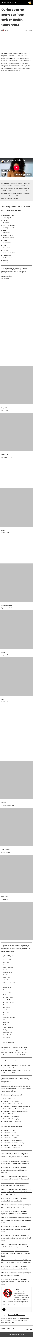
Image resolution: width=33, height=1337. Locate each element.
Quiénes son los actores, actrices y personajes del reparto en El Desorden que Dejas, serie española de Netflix (15, 1229)
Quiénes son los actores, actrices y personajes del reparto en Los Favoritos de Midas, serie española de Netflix (15, 1253)
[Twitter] (4, 1309)
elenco (20, 1318)
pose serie (16, 1320)
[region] (16, 86)
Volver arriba (28, 1329)
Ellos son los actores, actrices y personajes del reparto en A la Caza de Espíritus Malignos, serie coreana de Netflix (16, 1220)
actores (9, 1318)
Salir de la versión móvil (16, 1334)
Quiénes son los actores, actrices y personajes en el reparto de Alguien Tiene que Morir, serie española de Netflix (16, 1237)
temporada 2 (10, 1322)
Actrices (14, 1318)
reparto (3, 1322)
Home (10, 1315)
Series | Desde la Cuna (18, 1315)
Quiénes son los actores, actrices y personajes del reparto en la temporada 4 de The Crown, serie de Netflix (15, 1281)
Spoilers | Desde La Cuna (8, 193)
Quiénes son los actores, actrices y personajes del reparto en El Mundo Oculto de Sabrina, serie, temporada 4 (15, 1169)
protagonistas (23, 1320)
